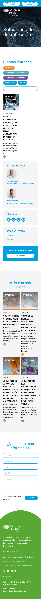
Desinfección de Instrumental (16, 73)
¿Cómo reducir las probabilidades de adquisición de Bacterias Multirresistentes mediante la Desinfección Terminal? (30, 392)
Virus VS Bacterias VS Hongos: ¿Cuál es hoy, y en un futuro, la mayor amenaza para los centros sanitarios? (10, 128)
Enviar (31, 498)
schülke (10, 236)
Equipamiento (10, 83)
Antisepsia (9, 68)
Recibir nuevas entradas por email (12, 498)
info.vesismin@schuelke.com (14, 591)
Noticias (22, 83)
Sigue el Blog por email (11, 3)
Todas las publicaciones (12, 565)
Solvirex (10, 239)
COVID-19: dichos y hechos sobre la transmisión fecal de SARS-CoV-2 (11, 322)
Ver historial (20, 256)
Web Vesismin (27, 565)
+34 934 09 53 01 (9, 589)
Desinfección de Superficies (15, 78)
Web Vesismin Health (29, 3)
